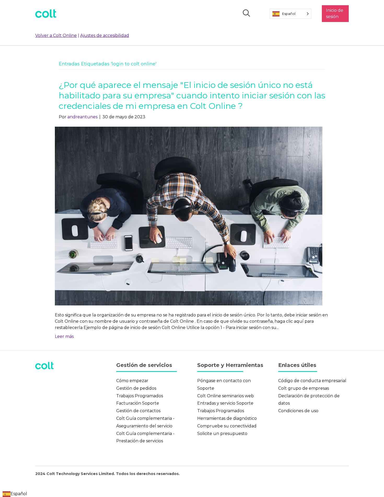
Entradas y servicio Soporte (225, 403)
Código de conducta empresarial (312, 380)
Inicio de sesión (334, 13)
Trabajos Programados (139, 395)
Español (18, 493)
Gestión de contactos (138, 410)
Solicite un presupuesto (222, 433)
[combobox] (15, 494)
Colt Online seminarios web (225, 395)
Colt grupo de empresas (303, 388)
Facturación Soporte (137, 403)
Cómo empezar (132, 380)
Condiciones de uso (298, 410)
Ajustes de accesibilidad (104, 35)
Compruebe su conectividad (227, 425)
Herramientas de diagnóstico (227, 418)
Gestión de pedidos (136, 388)
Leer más (64, 336)
